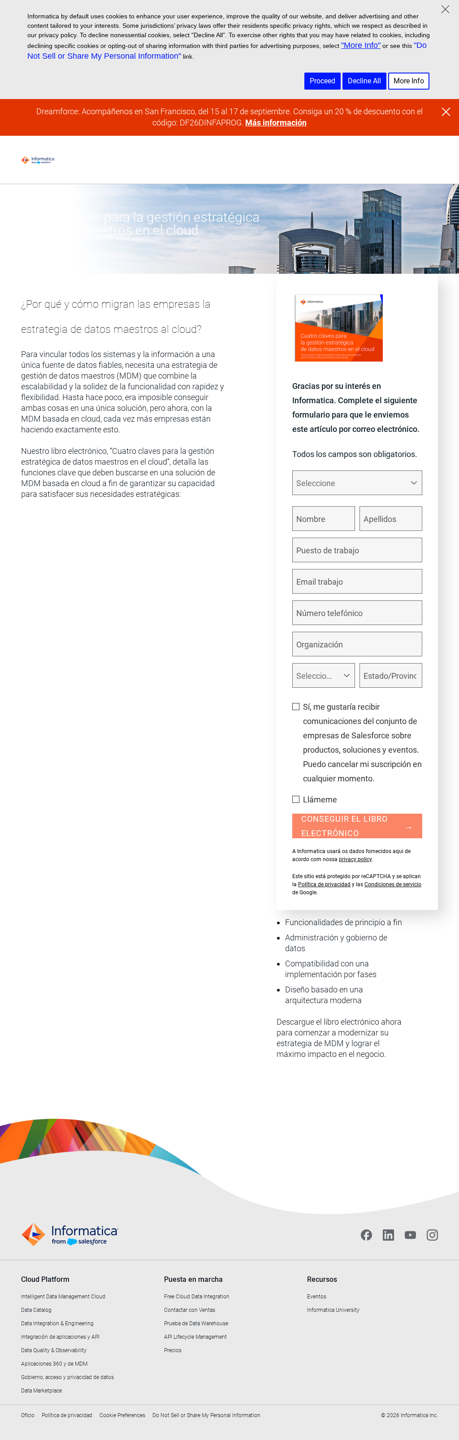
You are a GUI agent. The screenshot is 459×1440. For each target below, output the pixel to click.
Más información (276, 122)
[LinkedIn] (388, 1235)
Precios (173, 1350)
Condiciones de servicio (392, 884)
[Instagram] (432, 1235)
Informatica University (333, 1310)
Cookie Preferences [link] (122, 1415)
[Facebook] (366, 1235)
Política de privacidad (324, 884)
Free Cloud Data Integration (197, 1296)
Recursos (322, 1279)
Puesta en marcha (193, 1279)
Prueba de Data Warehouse (196, 1323)
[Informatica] (38, 160)
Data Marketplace (41, 1391)
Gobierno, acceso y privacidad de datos (67, 1377)
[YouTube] (410, 1235)
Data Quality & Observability (54, 1350)
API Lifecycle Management (195, 1337)
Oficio (28, 1415)
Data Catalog (36, 1310)
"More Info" (361, 45)
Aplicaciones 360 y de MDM (54, 1364)
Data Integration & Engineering (57, 1323)
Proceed (322, 81)
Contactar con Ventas (189, 1310)
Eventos (316, 1296)
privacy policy (355, 859)
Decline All (364, 81)
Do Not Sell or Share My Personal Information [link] (206, 1415)
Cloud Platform (45, 1279)
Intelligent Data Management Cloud (63, 1296)
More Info (409, 81)
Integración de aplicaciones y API (60, 1337)
